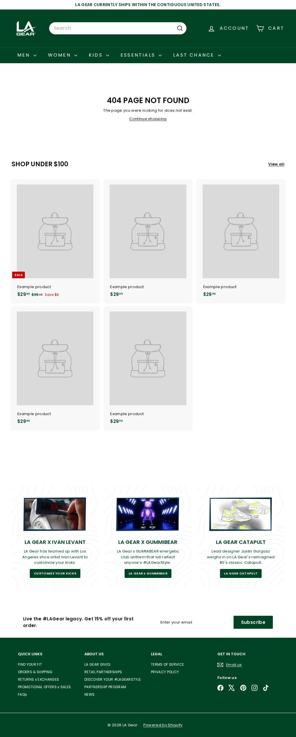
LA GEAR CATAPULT (241, 573)
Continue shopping (148, 119)
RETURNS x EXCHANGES (38, 679)
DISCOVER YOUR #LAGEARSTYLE (112, 679)
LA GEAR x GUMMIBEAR (148, 573)
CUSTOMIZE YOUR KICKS (55, 573)
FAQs (22, 694)
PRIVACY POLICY (165, 671)
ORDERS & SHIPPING (35, 671)
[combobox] (117, 28)
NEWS (89, 694)
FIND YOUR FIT (30, 664)
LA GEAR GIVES (97, 664)
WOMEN (60, 55)
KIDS (97, 55)
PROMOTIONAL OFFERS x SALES (44, 686)
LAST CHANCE (194, 55)
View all (276, 164)
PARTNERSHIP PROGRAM (105, 686)
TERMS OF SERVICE (167, 664)
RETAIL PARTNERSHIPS (103, 671)
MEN (24, 55)
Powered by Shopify (163, 725)
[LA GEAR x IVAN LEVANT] (55, 513)
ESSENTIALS (139, 55)
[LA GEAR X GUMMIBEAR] (148, 513)
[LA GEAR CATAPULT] (241, 513)
